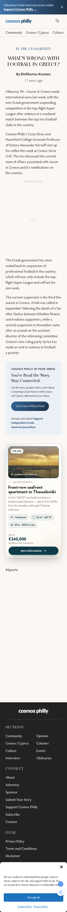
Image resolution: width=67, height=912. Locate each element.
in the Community (33, 48)
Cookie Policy (24, 906)
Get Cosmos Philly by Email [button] (30, 406)
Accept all (33, 897)
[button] (61, 867)
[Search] (57, 21)
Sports (12, 569)
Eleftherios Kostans (36, 74)
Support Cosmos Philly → (20, 9)
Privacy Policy (41, 906)
